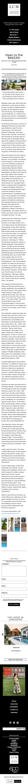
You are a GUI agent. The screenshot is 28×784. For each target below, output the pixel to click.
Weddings (14, 744)
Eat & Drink (14, 32)
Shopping (14, 745)
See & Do (13, 35)
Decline (17, 781)
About (14, 701)
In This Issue (14, 30)
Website (4, 593)
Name (4, 579)
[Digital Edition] (14, 695)
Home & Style (14, 738)
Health (14, 740)
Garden (14, 749)
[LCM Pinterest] (14, 723)
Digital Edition (14, 37)
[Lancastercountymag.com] (14, 763)
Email (4, 586)
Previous (3, 634)
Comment (5, 564)
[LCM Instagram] (10, 723)
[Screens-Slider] (4, 524)
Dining (14, 742)
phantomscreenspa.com (10, 513)
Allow (10, 781)
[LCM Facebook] (18, 723)
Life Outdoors (16, 651)
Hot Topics (13, 42)
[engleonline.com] (14, 773)
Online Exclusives (14, 40)
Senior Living (14, 752)
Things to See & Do (14, 747)
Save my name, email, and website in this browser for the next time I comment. (13, 600)
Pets (14, 750)
